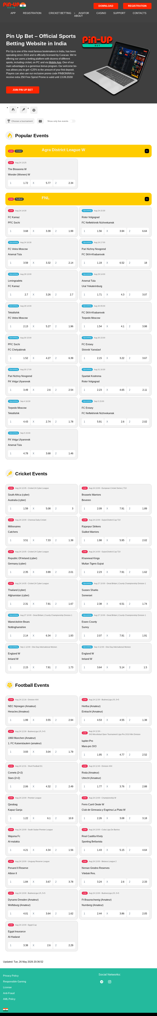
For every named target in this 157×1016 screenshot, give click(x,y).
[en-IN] (5, 1009)
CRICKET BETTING (60, 13)
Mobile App (55, 62)
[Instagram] (110, 982)
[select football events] (34, 110)
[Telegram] (102, 982)
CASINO (101, 13)
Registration (137, 6)
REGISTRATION (32, 13)
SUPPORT (119, 13)
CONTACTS (139, 13)
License (7, 987)
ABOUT (78, 16)
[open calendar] (40, 121)
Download (105, 6)
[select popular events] (13, 109)
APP (13, 13)
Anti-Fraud (9, 993)
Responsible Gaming (14, 981)
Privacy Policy (11, 975)
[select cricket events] (23, 109)
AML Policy (9, 999)
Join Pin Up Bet (23, 90)
